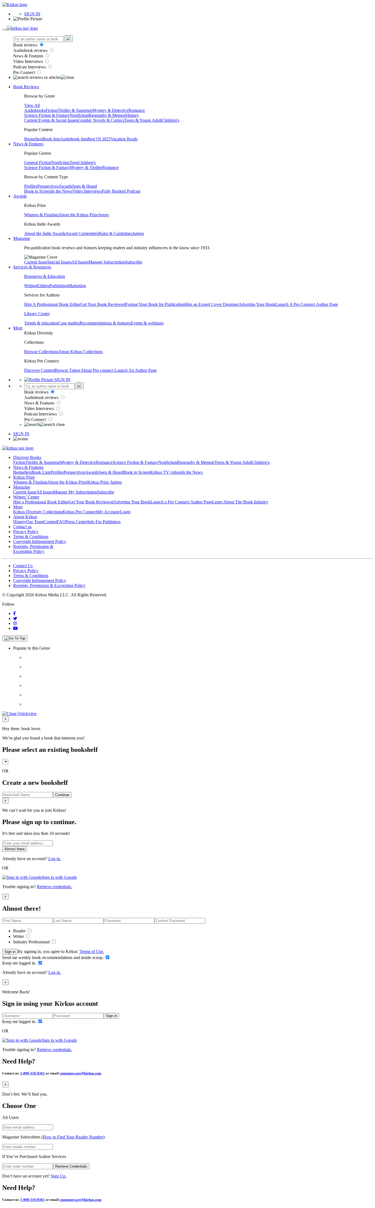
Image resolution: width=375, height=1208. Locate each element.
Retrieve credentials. (54, 886)
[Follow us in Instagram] (15, 623)
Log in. (54, 858)
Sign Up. (58, 1176)
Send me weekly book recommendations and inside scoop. (53, 957)
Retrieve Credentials (71, 1166)
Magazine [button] (21, 238)
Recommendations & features (105, 323)
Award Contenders (82, 233)
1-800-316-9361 (32, 1073)
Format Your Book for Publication (154, 304)
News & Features (28, 56)
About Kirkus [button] (25, 516)
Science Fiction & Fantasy (47, 115)
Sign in (9, 952)
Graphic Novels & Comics (101, 120)
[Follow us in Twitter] (15, 618)
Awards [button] (20, 196)
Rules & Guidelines (115, 233)
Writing (30, 285)
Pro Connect (24, 72)
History (132, 115)
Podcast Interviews (30, 67)
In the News (61, 191)
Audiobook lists (73, 139)
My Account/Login (113, 511)
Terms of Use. (91, 951)
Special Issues (59, 262)
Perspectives (48, 186)
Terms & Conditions (30, 536)
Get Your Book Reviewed (102, 304)
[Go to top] (14, 638)
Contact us (22, 526)
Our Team (35, 521)
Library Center (37, 313)
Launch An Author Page (135, 370)
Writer (19, 936)
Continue (62, 795)
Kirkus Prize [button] (24, 477)
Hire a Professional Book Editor (41, 502)
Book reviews (25, 45)
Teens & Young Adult (143, 120)
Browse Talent (68, 370)
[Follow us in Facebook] (14, 613)
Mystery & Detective (110, 110)
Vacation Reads (124, 139)
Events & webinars (147, 323)
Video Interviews (28, 61)
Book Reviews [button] (26, 86)
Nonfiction (79, 115)
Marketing (77, 285)
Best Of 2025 (99, 139)
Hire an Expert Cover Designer (211, 304)
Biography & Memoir (107, 115)
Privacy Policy (25, 531)
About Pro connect (97, 370)
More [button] (18, 328)
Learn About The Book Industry (240, 502)
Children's (170, 120)
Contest (50, 521)
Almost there (14, 849)
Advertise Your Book (257, 304)
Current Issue (35, 262)
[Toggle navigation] (4, 30)
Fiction (52, 110)
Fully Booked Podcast (121, 191)
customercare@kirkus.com (80, 1073)
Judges (138, 233)
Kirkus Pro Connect (80, 511)
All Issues (79, 262)
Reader (20, 931)
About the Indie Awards (45, 233)
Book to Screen (37, 191)
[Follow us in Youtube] (15, 628)
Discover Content (39, 370)
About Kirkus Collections (80, 351)
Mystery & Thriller (86, 167)
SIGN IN (32, 14)
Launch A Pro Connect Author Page (306, 304)
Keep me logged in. (19, 963)
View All (32, 105)
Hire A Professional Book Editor (52, 304)
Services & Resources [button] (32, 267)
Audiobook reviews (31, 50)
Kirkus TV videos (165, 472)
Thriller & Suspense (75, 110)
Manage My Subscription (75, 492)
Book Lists (41, 472)
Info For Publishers (104, 521)
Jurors (103, 214)
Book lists (51, 139)
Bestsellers (33, 139)
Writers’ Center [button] (26, 497)
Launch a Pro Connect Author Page (181, 502)
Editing (43, 285)
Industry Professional (32, 942)
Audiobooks (35, 110)
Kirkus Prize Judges (104, 482)
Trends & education (41, 323)
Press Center (76, 521)
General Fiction (37, 162)
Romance (136, 110)
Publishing (59, 285)
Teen (74, 162)
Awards (65, 186)
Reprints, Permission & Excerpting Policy (33, 549)
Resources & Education (44, 276)
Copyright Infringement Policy (39, 541)
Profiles (30, 186)
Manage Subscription (106, 262)
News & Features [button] (28, 144)
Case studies (69, 323)
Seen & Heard (84, 186)
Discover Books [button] (27, 457)
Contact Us (23, 565)
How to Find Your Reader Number (73, 1137)
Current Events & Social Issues (51, 120)
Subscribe (133, 262)
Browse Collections (41, 351)
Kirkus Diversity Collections (38, 511)
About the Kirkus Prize (78, 214)
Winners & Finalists (41, 214)
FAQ (61, 521)
